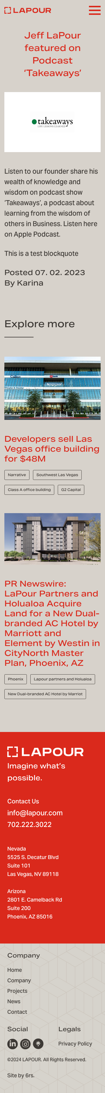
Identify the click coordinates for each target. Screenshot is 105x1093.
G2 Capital (71, 489)
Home (14, 970)
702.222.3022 (29, 824)
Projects (17, 991)
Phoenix (15, 679)
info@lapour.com (35, 812)
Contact (17, 1011)
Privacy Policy (75, 1043)
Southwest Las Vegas (57, 475)
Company (19, 980)
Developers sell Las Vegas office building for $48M (51, 449)
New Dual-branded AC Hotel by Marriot (45, 694)
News (13, 1001)
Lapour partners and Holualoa (63, 679)
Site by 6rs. (20, 1075)
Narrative (17, 475)
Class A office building (29, 489)
